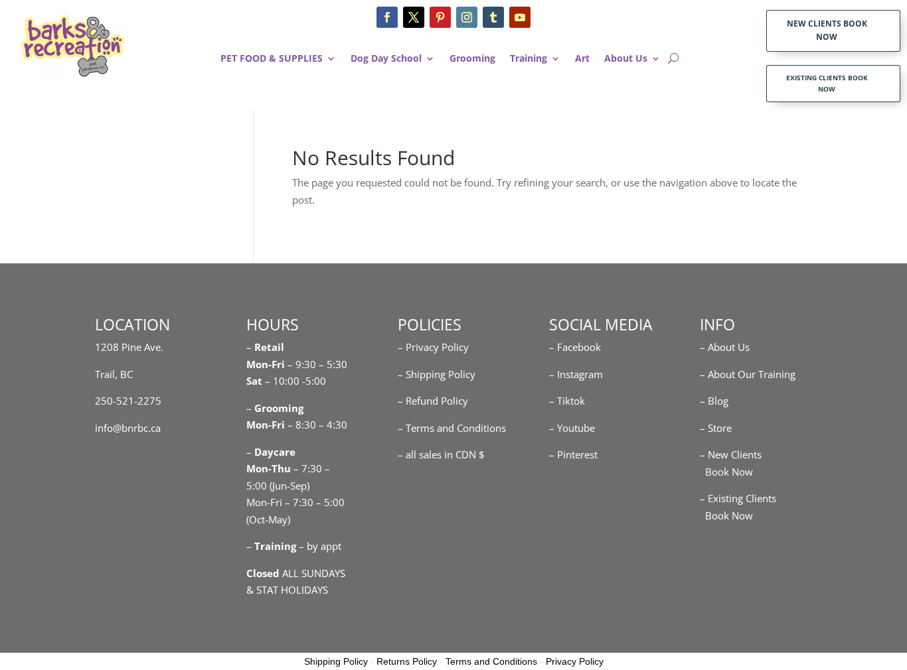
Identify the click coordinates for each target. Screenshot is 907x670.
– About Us (725, 347)
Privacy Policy (575, 661)
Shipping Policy (336, 661)
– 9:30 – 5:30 (317, 364)
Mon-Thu (268, 468)
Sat (254, 380)
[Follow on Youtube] (520, 17)
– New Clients (731, 454)
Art (582, 59)
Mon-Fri (265, 424)
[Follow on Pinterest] (440, 17)
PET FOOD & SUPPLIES (271, 59)
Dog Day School (386, 59)
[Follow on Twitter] (413, 17)
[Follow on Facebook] (387, 17)
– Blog (714, 400)
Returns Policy (406, 661)
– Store (716, 428)
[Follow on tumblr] (493, 17)
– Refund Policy (433, 400)
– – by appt (293, 546)
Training (528, 59)
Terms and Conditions (491, 661)
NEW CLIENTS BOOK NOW (827, 30)
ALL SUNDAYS (295, 573)
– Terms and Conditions (452, 428)
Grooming (472, 59)
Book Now (726, 471)
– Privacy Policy (433, 347)
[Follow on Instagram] (466, 17)
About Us (625, 59)
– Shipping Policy (436, 374)
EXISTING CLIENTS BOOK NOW (827, 83)
